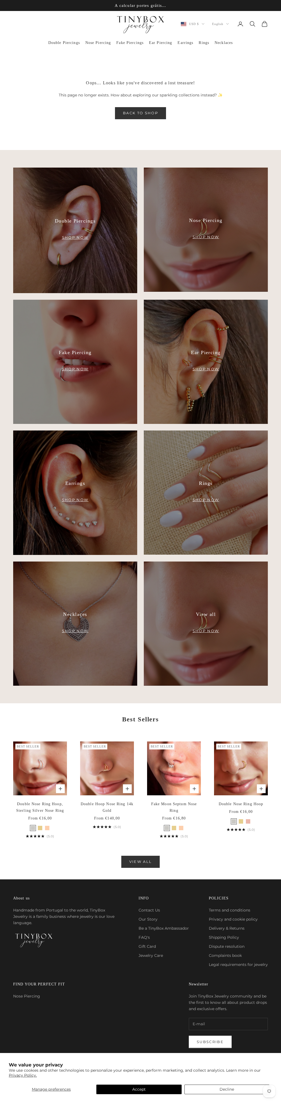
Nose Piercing (98, 43)
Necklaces (224, 43)
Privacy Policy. (23, 1075)
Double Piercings (64, 43)
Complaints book (225, 955)
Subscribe (210, 1042)
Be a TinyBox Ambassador (164, 928)
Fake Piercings (130, 43)
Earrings (185, 43)
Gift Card (147, 946)
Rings (204, 43)
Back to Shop (140, 113)
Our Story (148, 919)
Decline (227, 1089)
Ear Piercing (160, 43)
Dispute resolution (227, 946)
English (217, 24)
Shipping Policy (224, 937)
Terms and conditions (229, 910)
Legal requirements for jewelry (238, 964)
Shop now (75, 237)
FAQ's (144, 937)
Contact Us (149, 910)
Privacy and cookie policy (233, 919)
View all (140, 861)
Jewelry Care (151, 955)
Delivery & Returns (227, 928)
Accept (139, 1089)
